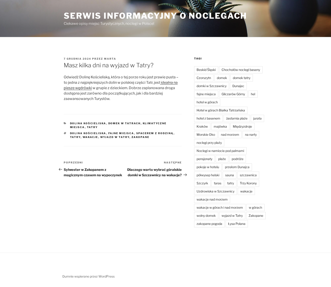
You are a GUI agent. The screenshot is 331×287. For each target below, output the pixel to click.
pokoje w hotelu (208, 167)
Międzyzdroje (242, 126)
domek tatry (241, 78)
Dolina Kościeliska (88, 123)
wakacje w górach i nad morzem (220, 207)
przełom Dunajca (237, 167)
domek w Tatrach (124, 123)
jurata (257, 118)
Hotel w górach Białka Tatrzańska (221, 110)
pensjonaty (204, 159)
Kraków (202, 126)
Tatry (92, 127)
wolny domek (206, 215)
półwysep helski (208, 175)
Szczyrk (202, 183)
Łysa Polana (236, 224)
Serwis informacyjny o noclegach (155, 16)
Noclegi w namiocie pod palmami (220, 151)
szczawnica (248, 175)
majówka (220, 126)
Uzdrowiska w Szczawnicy (215, 191)
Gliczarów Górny (233, 94)
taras (217, 183)
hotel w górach (207, 102)
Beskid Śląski (206, 70)
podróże (237, 159)
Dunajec (238, 86)
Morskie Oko (206, 134)
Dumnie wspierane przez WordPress (88, 276)
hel (253, 94)
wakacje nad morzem (212, 199)
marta (110, 58)
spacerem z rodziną (155, 133)
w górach (255, 207)
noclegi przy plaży (209, 143)
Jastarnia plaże (236, 118)
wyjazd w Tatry (114, 137)
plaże (222, 159)
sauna (229, 175)
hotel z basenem (208, 118)
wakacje (90, 137)
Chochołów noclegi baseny (241, 70)
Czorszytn (204, 78)
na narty (251, 134)
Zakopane (140, 137)
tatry (75, 137)
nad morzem (230, 134)
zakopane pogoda (209, 224)
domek (222, 78)
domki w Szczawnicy (212, 86)
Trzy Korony (248, 183)
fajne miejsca (121, 133)
